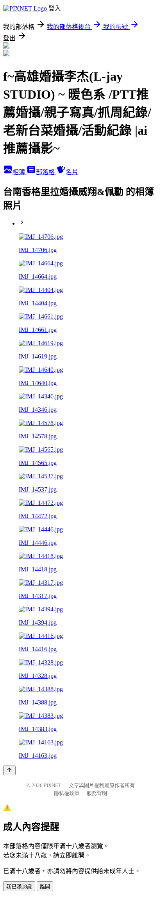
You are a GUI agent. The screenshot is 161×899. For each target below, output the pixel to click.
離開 (45, 887)
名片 (72, 172)
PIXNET (52, 785)
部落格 (46, 172)
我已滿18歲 (19, 887)
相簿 (20, 172)
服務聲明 (97, 793)
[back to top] (9, 770)
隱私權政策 (66, 793)
